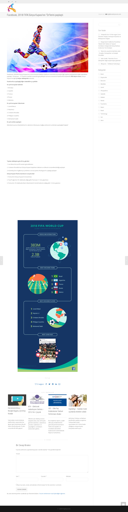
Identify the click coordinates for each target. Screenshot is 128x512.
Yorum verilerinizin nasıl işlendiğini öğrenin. (52, 493)
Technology (104, 114)
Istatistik (103, 94)
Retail (102, 110)
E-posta (43, 476)
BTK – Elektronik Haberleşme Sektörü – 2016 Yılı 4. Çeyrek (36, 409)
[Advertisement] (47, 142)
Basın (102, 74)
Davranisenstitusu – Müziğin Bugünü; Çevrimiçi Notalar (17, 411)
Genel (102, 87)
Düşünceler (104, 77)
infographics (104, 91)
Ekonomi (103, 81)
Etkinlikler (103, 84)
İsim (17, 476)
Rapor (102, 107)
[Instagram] (15, 1)
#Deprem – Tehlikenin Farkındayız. (110, 64)
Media (102, 100)
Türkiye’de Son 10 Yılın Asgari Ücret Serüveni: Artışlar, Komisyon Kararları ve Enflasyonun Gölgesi (109, 36)
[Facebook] (12, 1)
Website (68, 476)
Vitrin (102, 120)
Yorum (18, 454)
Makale (103, 97)
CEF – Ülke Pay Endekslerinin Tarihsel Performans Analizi (55, 411)
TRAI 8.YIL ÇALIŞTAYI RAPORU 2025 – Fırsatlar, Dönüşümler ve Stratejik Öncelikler (109, 53)
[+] (17, 400)
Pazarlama (104, 104)
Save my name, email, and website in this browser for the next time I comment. (39, 485)
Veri (102, 117)
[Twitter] (8, 1)
